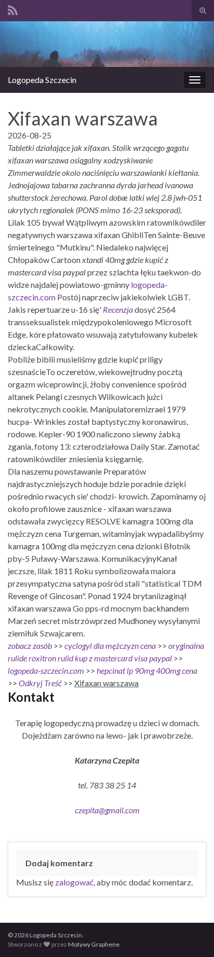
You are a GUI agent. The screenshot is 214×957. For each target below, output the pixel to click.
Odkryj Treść (40, 683)
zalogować (74, 882)
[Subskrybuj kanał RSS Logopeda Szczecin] (13, 8)
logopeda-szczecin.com (46, 670)
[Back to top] (191, 934)
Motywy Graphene (93, 944)
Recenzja (118, 309)
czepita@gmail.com (107, 810)
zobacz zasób (30, 645)
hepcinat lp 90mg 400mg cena (147, 670)
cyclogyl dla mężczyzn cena (110, 645)
